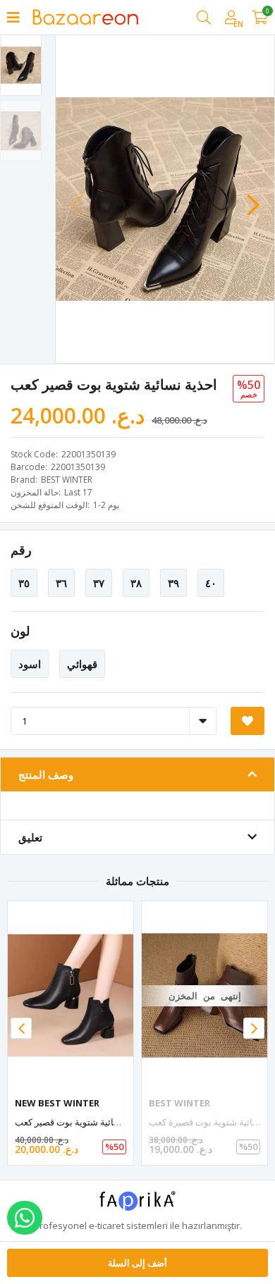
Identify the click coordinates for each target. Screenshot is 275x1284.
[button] (253, 198)
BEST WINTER (66, 480)
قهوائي (82, 664)
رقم (21, 549)
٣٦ (61, 583)
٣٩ (173, 583)
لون (20, 630)
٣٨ (136, 583)
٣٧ (98, 583)
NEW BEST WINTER (57, 1103)
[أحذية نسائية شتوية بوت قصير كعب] (70, 995)
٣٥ (24, 583)
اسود (29, 664)
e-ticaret (106, 1225)
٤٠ (210, 583)
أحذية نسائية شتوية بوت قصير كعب (81, 1122)
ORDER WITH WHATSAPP (24, 1218)
